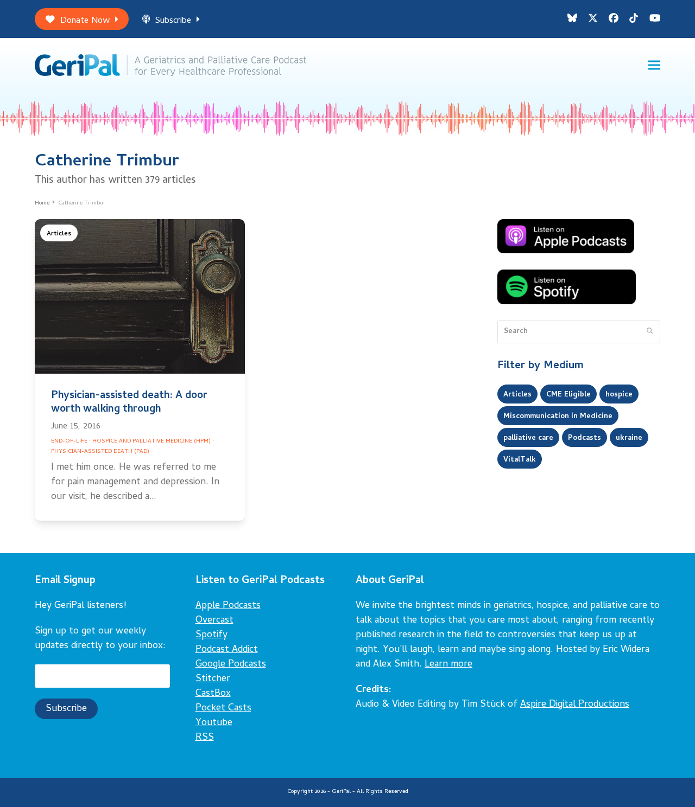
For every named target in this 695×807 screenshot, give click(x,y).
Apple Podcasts (228, 606)
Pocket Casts (223, 708)
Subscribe (173, 21)
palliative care (528, 438)
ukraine (629, 438)
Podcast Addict (226, 650)
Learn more (448, 664)
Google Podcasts (230, 664)
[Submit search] (650, 331)
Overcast (214, 621)
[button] (654, 65)
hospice (619, 395)
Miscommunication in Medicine (557, 416)
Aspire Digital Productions (574, 705)
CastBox (213, 694)
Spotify (211, 635)
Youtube (213, 723)
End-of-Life (69, 441)
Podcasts (584, 438)
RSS (204, 738)
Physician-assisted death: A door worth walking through (129, 403)
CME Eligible (568, 395)
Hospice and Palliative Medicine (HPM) (151, 441)
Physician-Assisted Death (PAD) (100, 452)
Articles (59, 234)
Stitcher (212, 679)
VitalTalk (519, 460)
